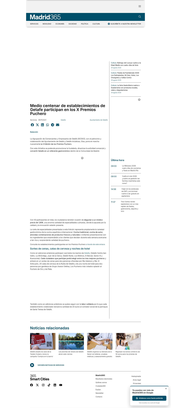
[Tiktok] (49, 385)
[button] (32, 125)
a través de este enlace (95, 244)
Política (84, 24)
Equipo (98, 390)
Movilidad (47, 24)
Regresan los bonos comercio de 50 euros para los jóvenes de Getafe (128, 354)
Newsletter (100, 393)
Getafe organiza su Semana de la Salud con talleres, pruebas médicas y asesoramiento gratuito (99, 354)
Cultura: (114, 63)
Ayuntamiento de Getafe (99, 120)
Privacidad (137, 383)
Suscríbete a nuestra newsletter (126, 24)
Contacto (99, 397)
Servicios (34, 24)
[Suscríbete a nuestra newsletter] (109, 24)
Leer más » (33, 359)
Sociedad (73, 24)
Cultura (96, 24)
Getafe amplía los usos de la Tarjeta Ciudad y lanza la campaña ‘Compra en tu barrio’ (41, 354)
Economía (60, 24)
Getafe (63, 120)
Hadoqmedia (136, 376)
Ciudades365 (100, 386)
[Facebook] (31, 385)
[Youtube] (60, 385)
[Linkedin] (54, 385)
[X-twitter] (37, 385)
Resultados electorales (104, 379)
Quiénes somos (101, 382)
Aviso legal (137, 380)
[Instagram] (43, 385)
